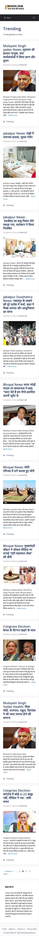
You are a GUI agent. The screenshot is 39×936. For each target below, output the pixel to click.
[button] (34, 17)
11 (26, 871)
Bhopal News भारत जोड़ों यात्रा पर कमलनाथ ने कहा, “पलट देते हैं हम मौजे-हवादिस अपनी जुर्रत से (19, 390)
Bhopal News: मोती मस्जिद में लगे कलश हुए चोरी (18, 469)
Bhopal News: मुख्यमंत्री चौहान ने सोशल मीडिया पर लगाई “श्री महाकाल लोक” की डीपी (19, 551)
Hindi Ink (30, 7)
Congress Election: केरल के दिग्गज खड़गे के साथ (19, 628)
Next (7, 874)
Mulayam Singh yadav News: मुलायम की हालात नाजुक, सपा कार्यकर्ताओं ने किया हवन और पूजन (19, 53)
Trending (10, 121)
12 (30, 871)
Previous (7, 871)
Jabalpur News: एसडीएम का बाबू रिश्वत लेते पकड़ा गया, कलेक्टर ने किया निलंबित (18, 222)
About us (12, 929)
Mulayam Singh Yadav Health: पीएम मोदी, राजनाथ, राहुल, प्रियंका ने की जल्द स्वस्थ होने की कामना (19, 710)
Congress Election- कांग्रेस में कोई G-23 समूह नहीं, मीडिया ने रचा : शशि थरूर (18, 796)
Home (4, 929)
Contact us (21, 929)
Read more (13, 115)
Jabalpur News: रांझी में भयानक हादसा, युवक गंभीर (18, 135)
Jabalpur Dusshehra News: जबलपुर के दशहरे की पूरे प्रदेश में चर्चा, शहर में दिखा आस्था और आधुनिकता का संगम (18, 304)
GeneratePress (29, 933)
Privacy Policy (32, 929)
